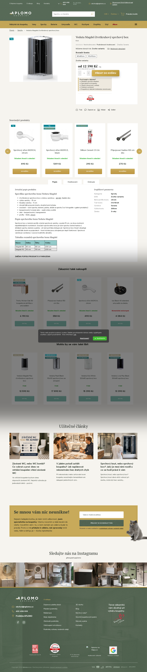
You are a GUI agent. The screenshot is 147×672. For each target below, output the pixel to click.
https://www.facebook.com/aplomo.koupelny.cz (18, 622)
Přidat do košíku (105, 73)
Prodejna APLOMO (24, 616)
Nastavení (84, 338)
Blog (38, 3)
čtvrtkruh (115, 203)
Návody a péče (81, 621)
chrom (32, 215)
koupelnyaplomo (24, 622)
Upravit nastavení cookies (58, 667)
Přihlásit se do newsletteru (102, 523)
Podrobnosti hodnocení (106, 45)
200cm (114, 208)
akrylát (58, 198)
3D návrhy (79, 605)
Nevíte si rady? (81, 613)
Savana (114, 206)
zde (75, 335)
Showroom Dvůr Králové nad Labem (122, 4)
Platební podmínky (50, 609)
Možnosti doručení (117, 49)
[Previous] (8, 151)
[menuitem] (18, 24)
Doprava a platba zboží (52, 605)
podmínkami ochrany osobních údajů (111, 528)
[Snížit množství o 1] (79, 73)
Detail (24, 323)
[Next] (139, 151)
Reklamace (48, 613)
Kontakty (47, 3)
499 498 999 (22, 611)
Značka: (123, 45)
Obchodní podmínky (51, 621)
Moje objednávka (50, 617)
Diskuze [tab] (91, 182)
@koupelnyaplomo (73, 558)
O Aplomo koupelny (16, 3)
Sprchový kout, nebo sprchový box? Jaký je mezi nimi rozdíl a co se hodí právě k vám (117, 466)
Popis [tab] (54, 182)
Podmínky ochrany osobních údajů (56, 629)
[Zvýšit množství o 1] (88, 73)
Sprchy (114, 194)
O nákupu (30, 3)
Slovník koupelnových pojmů (86, 617)
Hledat (92, 14)
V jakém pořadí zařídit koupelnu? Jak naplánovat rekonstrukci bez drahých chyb (72, 466)
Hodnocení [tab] (72, 182)
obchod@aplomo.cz (24, 607)
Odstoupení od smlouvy (52, 625)
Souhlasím (101, 338)
